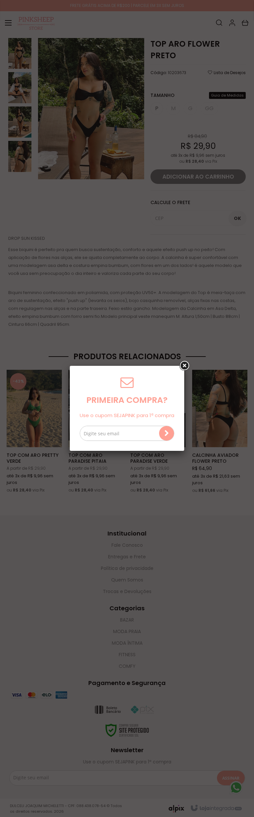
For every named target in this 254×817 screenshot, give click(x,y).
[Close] (184, 366)
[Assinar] (166, 433)
